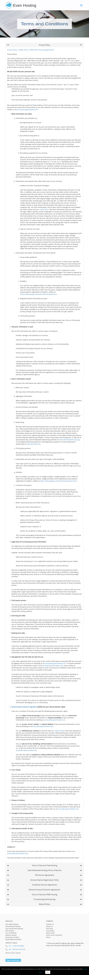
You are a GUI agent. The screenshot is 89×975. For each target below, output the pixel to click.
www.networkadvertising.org (69, 440)
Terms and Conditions (54, 935)
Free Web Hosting (11, 924)
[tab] (44, 45)
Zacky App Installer (12, 937)
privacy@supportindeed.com (27, 109)
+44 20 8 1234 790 (18, 949)
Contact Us (50, 924)
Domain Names (11, 935)
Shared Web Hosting (12, 926)
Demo (48, 937)
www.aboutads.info (33, 444)
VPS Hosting (9, 931)
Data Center (50, 933)
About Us (49, 926)
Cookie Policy (23, 50)
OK (48, 972)
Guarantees (50, 931)
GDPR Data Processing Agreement (42, 50)
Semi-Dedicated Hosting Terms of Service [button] (44, 870)
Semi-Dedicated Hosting (14, 929)
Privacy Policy (12, 50)
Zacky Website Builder (13, 939)
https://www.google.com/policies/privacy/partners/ (38, 294)
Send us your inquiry (13, 953)
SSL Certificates (10, 933)
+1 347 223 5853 (18, 946)
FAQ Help (49, 929)
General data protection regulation (24, 707)
